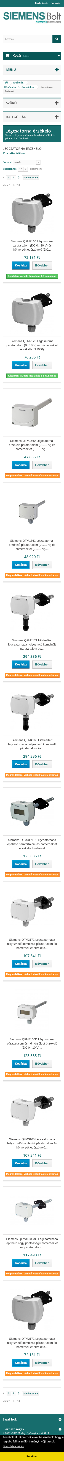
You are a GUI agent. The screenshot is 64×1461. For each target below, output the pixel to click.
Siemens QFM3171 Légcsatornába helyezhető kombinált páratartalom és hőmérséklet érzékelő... (32, 944)
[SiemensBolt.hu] (32, 17)
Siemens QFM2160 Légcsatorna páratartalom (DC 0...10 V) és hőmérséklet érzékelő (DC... (32, 245)
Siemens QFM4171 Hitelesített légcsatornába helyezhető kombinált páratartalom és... (32, 644)
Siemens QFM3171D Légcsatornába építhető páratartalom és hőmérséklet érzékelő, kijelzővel (32, 844)
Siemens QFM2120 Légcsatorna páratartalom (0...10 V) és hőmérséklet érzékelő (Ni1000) (32, 345)
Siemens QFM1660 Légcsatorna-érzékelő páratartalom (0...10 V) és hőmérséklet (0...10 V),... (32, 445)
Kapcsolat (55, 3)
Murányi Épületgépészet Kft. (32, 1433)
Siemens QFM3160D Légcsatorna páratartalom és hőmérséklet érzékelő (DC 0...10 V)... (32, 1043)
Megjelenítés (10, 168)
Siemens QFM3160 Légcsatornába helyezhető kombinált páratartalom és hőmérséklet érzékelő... (32, 1143)
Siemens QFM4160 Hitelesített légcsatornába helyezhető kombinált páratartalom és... (32, 744)
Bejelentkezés (41, 3)
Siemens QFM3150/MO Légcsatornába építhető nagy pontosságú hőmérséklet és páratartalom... (32, 1243)
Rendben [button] (32, 1456)
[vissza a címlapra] (6, 83)
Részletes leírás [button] (13, 1446)
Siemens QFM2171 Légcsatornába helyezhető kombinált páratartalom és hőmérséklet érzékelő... (32, 1343)
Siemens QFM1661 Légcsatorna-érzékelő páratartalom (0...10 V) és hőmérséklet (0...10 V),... (32, 545)
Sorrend (7, 162)
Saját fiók (10, 1419)
